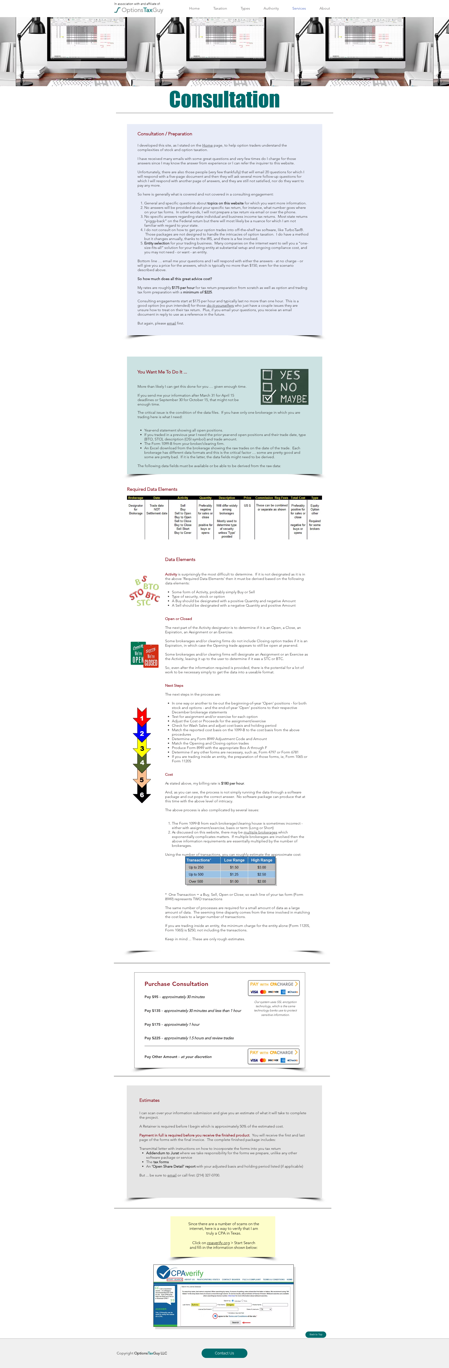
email (171, 323)
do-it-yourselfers (220, 305)
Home (207, 145)
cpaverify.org (218, 1242)
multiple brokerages (260, 832)
